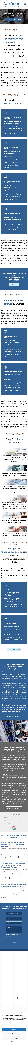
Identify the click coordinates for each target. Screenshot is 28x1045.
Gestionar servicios (14, 1024)
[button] (25, 1009)
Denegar (14, 1033)
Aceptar (14, 1029)
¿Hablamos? (14, 284)
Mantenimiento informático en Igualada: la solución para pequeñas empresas (14, 885)
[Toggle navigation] (25, 4)
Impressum (23, 1041)
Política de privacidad (15, 1041)
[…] (18, 857)
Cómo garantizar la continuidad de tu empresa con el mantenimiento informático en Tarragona (13, 865)
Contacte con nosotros (14, 19)
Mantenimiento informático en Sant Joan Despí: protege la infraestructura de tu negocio (13, 844)
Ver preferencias (14, 1038)
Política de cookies (6, 1041)
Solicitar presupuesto (14, 649)
